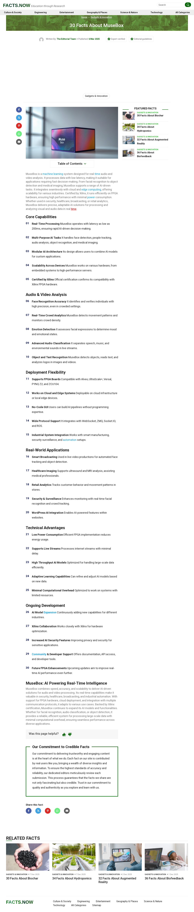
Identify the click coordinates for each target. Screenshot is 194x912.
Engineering (41, 12)
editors (65, 773)
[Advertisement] (97, 64)
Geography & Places (97, 12)
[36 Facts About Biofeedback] (129, 153)
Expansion (50, 612)
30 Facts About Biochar (150, 115)
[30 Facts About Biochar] (129, 116)
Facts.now (16, 5)
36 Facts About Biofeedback (164, 878)
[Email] (19, 142)
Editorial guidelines (143, 39)
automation (70, 439)
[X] (19, 118)
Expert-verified (118, 39)
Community (39, 654)
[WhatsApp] (19, 134)
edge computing (91, 189)
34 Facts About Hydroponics (72, 878)
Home (84, 17)
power (91, 197)
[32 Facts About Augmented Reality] (129, 140)
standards (80, 768)
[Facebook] (19, 110)
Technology (156, 12)
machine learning (52, 173)
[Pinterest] (19, 126)
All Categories (183, 12)
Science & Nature (129, 12)
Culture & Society (13, 12)
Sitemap (96, 905)
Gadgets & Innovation (101, 17)
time (97, 173)
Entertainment (67, 12)
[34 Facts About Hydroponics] (129, 127)
